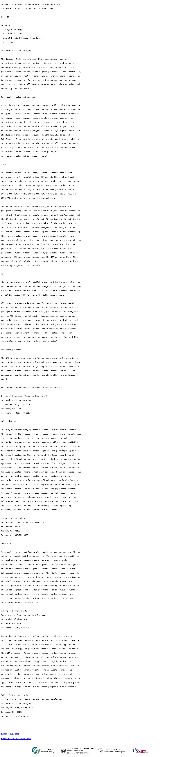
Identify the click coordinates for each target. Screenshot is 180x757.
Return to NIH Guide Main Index (16, 738)
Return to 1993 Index (10, 734)
